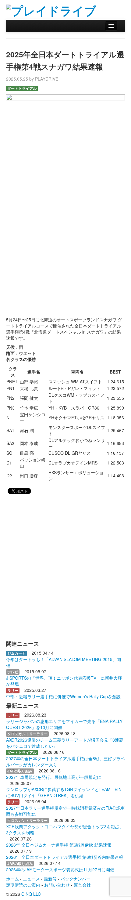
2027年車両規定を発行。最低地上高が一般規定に (53, 777)
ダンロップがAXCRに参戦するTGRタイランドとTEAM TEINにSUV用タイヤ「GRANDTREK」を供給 (64, 792)
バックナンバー (75, 879)
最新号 (50, 879)
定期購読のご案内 (23, 885)
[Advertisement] (65, 242)
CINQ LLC (31, 894)
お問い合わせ (57, 885)
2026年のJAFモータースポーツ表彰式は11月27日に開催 (60, 869)
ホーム (12, 879)
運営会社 (82, 885)
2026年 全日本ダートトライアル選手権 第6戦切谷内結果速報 (64, 857)
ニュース (31, 879)
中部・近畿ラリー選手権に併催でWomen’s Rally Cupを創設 (63, 696)
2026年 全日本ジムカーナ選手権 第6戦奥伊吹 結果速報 (59, 845)
